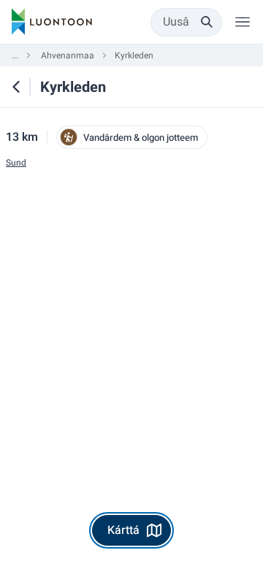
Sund (16, 163)
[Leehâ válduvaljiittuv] (242, 21)
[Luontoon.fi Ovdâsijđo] (52, 21)
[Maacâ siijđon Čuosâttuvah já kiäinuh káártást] (16, 86)
